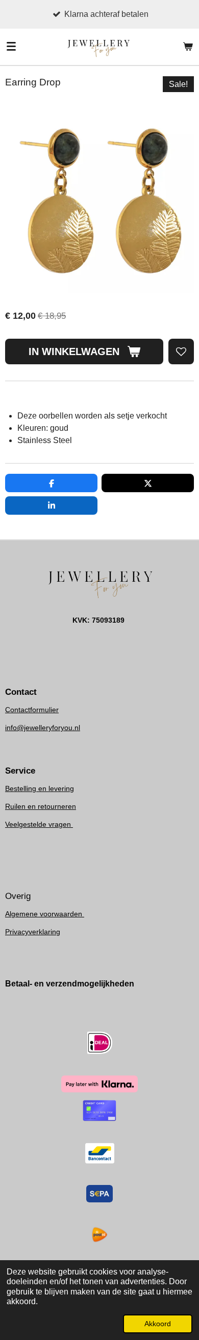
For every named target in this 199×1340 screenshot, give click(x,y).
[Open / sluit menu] (11, 46)
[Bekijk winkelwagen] (188, 46)
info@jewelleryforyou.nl (42, 727)
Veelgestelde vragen (39, 824)
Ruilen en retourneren (40, 806)
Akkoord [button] (157, 1324)
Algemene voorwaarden (44, 914)
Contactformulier (32, 710)
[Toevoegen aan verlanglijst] (181, 351)
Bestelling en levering (39, 788)
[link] (42, 727)
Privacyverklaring (32, 932)
